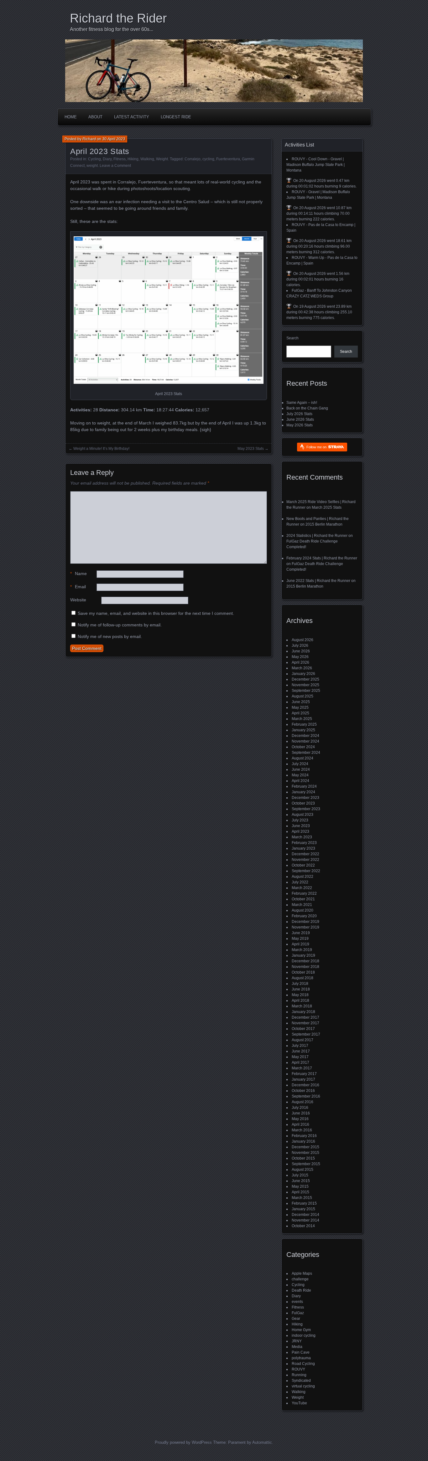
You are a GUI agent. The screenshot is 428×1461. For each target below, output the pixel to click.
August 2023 (302, 814)
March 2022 (302, 888)
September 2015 (306, 1164)
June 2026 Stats (300, 419)
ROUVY (298, 1369)
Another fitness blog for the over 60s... (111, 29)
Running (299, 1375)
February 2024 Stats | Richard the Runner (321, 558)
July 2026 (300, 645)
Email (78, 586)
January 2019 (303, 955)
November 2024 (305, 741)
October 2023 (303, 803)
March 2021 (302, 905)
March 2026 (302, 668)
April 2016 (300, 1124)
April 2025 (300, 713)
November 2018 (305, 967)
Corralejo (193, 159)
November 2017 (305, 1023)
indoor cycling (304, 1335)
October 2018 (303, 972)
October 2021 (303, 899)
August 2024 (302, 758)
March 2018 (302, 1006)
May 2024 (300, 775)
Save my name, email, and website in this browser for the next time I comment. (156, 613)
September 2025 (306, 690)
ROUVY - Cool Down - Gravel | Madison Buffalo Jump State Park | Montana (315, 164)
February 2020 (304, 916)
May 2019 (300, 938)
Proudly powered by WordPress (183, 1442)
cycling (208, 159)
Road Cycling (303, 1363)
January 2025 (303, 730)
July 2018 (300, 983)
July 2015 (300, 1175)
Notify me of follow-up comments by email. (120, 624)
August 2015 (302, 1169)
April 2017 (300, 1062)
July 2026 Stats (299, 414)
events (297, 1301)
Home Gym (301, 1330)
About (95, 117)
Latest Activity (131, 117)
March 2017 (302, 1068)
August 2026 (302, 640)
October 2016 (303, 1090)
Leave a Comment (115, 165)
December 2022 (305, 854)
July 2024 (300, 764)
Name (78, 573)
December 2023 (305, 797)
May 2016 (300, 1119)
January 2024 (303, 792)
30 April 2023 (113, 139)
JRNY (297, 1341)
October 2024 (303, 747)
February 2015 (304, 1203)
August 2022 (302, 876)
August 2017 (302, 1040)
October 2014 (303, 1226)
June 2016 (301, 1113)
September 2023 (306, 809)
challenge (300, 1279)
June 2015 (301, 1181)
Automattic (262, 1442)
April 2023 (300, 831)
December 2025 (305, 679)
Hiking (133, 159)
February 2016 (304, 1136)
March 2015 (302, 1198)
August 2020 (302, 910)
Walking (147, 159)
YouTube (299, 1403)
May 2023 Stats (250, 448)
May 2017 (300, 1057)
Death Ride (301, 1290)
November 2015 (305, 1152)
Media (297, 1347)
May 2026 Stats (299, 425)
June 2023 (301, 826)
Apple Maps (302, 1273)
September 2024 (306, 752)
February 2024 (304, 786)
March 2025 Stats (327, 507)
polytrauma (301, 1358)
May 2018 (300, 995)
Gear (296, 1318)
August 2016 (302, 1102)
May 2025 (300, 707)
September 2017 (306, 1034)
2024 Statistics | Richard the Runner (316, 535)
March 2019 (302, 950)
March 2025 (302, 719)
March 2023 (302, 837)
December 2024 (305, 735)
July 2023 (300, 820)
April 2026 (300, 662)
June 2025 (301, 702)
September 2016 (306, 1096)
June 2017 (301, 1051)
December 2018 (305, 961)
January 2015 (303, 1209)
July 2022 (300, 882)
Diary (107, 159)
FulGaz (298, 1313)
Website (78, 599)
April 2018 (300, 1000)
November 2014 (305, 1220)
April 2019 (300, 944)
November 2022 (305, 859)
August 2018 (302, 978)
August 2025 (302, 696)
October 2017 (303, 1028)
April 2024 (300, 781)
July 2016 (300, 1107)
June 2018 (301, 989)
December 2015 (305, 1147)
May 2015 (300, 1186)
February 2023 (304, 843)
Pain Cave (301, 1352)
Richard (89, 139)
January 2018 (303, 1012)
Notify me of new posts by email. (110, 636)
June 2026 (301, 651)
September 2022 (306, 871)
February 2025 (304, 724)
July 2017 (300, 1045)
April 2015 (300, 1192)
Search (292, 338)
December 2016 (305, 1085)
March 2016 (302, 1130)
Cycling (94, 159)
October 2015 (303, 1158)
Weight (162, 159)
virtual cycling (303, 1386)
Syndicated (301, 1380)
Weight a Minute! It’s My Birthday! (101, 448)
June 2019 (301, 933)
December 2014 (305, 1214)
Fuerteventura (228, 159)
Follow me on (316, 447)
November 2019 (305, 927)
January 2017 (303, 1079)
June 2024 (301, 769)
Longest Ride (176, 117)
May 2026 (300, 657)
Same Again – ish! (301, 402)
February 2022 (304, 893)
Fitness (119, 159)
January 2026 (303, 673)
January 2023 (303, 848)
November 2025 (305, 685)
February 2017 (304, 1074)
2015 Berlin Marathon (323, 524)
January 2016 (303, 1141)
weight (92, 165)
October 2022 (303, 865)
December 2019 (305, 921)
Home (71, 117)
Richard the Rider (118, 18)
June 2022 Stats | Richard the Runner (318, 581)
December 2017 (305, 1017)
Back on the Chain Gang (307, 408)
